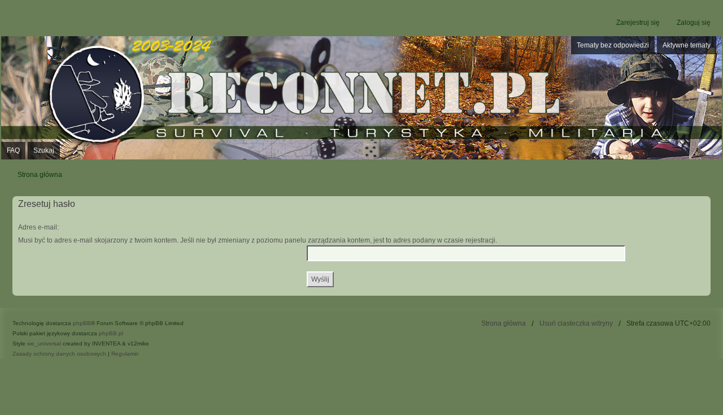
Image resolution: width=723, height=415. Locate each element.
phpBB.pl (111, 333)
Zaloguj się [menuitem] (694, 23)
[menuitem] (60, 354)
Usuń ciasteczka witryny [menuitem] (576, 323)
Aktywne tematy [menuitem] (687, 45)
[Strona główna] (361, 98)
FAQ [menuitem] (13, 150)
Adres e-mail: (38, 227)
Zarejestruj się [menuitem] (638, 23)
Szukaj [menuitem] (43, 150)
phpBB (82, 323)
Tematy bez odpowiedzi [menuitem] (613, 45)
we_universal (44, 343)
